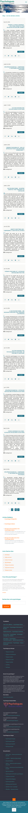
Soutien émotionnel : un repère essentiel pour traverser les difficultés (15, 190)
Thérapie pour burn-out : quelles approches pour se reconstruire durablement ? (15, 149)
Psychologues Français (10, 738)
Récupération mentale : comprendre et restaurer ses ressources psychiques (14, 473)
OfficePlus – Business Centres (12, 789)
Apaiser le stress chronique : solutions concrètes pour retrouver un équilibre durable (15, 26)
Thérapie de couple (10, 659)
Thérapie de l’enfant (10, 651)
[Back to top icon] (14, 799)
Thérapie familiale (9, 662)
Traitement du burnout (9, 567)
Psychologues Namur (10, 781)
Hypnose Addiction (10, 771)
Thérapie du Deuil (8, 570)
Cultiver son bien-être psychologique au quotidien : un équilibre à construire (15, 352)
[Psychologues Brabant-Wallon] (13, 707)
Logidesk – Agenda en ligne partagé (13, 758)
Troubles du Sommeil (10, 776)
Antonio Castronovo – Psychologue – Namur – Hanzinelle (13, 643)
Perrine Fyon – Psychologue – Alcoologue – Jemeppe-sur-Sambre (13, 635)
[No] (26, 807)
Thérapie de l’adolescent (11, 654)
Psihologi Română (9, 746)
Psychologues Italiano (10, 523)
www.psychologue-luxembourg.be (13, 726)
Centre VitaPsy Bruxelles (8, 697)
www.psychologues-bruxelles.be (13, 715)
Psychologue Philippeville (11, 519)
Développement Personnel (11, 784)
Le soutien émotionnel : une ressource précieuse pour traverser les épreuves (14, 312)
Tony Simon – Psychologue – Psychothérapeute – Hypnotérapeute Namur (13, 639)
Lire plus (21, 51)
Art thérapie (7, 554)
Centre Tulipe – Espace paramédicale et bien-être (14, 755)
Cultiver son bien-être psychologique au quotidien (16, 108)
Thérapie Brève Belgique (11, 779)
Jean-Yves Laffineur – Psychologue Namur (13, 624)
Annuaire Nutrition (9, 760)
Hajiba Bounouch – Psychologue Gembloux (13, 631)
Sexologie (8, 667)
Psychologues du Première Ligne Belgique (14, 773)
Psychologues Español (10, 743)
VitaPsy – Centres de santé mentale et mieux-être (13, 764)
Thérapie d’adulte (9, 657)
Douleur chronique (8, 559)
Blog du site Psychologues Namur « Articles (13, 514)
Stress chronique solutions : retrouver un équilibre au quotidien (14, 432)
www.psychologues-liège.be (12, 720)
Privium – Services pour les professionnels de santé (14, 768)
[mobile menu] (26, 2)
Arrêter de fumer (8, 557)
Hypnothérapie (8, 562)
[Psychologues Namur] (7, 2)
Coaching (8, 664)
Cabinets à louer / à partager (11, 786)
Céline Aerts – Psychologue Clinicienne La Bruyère (13, 628)
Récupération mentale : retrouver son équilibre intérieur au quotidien (14, 391)
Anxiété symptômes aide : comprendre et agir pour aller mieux (14, 230)
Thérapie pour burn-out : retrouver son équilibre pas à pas (14, 272)
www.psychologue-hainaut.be (12, 731)
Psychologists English (10, 741)
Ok (14, 809)
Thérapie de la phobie (9, 565)
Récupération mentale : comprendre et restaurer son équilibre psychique (14, 68)
